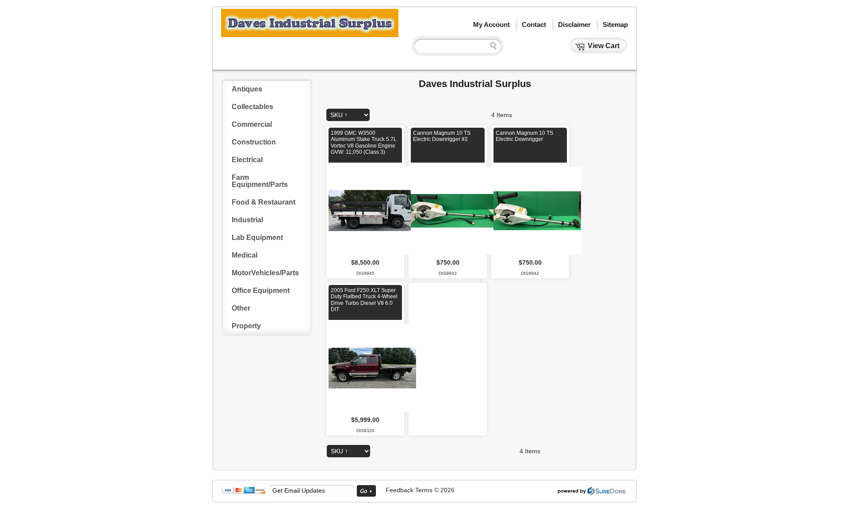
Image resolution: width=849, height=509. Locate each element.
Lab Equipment (257, 237)
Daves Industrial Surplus (475, 83)
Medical (244, 255)
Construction (254, 142)
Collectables (252, 106)
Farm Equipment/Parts (260, 181)
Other (241, 308)
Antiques (247, 89)
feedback (399, 490)
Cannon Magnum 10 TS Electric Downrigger (524, 136)
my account (491, 24)
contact (534, 24)
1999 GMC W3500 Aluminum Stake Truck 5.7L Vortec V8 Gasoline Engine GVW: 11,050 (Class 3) (364, 142)
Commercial (252, 124)
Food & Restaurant (263, 202)
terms (423, 490)
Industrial (247, 220)
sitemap (615, 24)
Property (246, 326)
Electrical (247, 159)
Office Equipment (261, 290)
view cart (604, 45)
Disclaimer (574, 24)
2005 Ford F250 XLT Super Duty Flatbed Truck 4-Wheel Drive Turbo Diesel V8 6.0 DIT (364, 299)
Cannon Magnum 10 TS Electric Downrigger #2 (441, 136)
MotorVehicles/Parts (265, 273)
